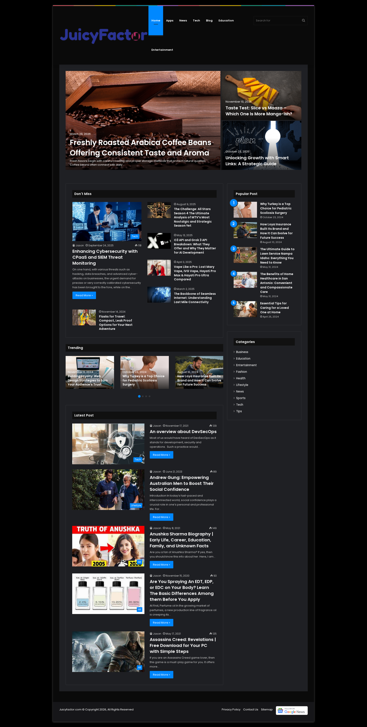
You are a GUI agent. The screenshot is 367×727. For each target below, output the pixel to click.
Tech (196, 20)
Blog (209, 20)
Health (241, 378)
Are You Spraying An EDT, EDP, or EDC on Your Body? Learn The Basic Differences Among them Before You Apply (182, 590)
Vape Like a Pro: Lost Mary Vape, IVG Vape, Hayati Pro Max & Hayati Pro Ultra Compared (195, 273)
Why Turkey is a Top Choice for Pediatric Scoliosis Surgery (144, 380)
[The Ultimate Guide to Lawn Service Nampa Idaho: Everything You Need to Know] (245, 255)
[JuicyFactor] (103, 35)
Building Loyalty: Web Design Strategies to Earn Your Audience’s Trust (88, 380)
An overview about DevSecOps (183, 432)
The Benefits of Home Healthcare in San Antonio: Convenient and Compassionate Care (276, 283)
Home (155, 20)
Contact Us (250, 709)
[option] (183, 121)
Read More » (84, 295)
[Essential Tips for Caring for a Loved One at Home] (245, 309)
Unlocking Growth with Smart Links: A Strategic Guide (257, 161)
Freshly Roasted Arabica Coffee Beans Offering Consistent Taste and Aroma (141, 147)
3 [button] (146, 396)
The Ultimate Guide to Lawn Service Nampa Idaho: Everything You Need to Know (277, 256)
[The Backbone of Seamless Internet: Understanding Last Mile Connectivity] (159, 295)
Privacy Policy (231, 709)
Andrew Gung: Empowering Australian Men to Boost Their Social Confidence (182, 483)
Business (242, 352)
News (183, 20)
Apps (169, 20)
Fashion (241, 372)
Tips (239, 411)
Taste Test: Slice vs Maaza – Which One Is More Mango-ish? (259, 111)
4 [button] (149, 396)
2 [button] (143, 396)
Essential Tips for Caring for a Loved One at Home (274, 307)
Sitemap (267, 709)
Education (226, 20)
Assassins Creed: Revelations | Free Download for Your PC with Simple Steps (183, 645)
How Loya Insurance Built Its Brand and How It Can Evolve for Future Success (199, 380)
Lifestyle (242, 385)
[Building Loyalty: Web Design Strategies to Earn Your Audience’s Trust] (90, 372)
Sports (241, 398)
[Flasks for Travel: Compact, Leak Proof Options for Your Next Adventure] (84, 317)
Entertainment (162, 50)
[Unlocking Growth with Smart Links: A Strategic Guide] (261, 145)
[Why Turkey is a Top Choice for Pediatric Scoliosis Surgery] (144, 372)
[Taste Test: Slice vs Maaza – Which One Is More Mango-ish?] (261, 95)
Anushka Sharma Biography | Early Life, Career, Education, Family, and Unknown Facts (181, 540)
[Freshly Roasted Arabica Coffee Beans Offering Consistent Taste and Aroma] (143, 120)
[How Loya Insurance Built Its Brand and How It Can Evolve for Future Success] (199, 372)
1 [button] (139, 396)
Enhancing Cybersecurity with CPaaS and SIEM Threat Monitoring (105, 257)
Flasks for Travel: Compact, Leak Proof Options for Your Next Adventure (116, 322)
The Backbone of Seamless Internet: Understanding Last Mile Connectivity (195, 298)
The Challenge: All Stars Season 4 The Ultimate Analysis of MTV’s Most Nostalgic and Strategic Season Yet (193, 217)
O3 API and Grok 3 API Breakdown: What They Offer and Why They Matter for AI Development (195, 246)
